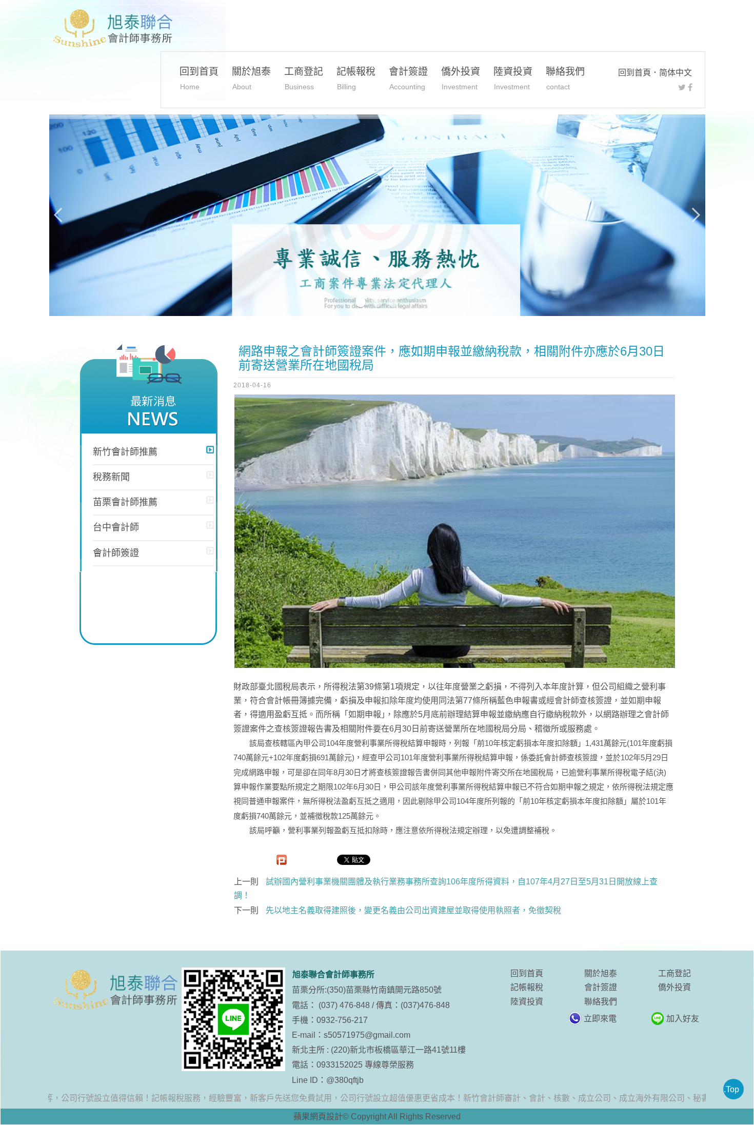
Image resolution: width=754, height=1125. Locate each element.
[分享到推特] (682, 87)
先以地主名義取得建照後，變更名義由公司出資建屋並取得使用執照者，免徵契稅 (413, 910)
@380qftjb (345, 1080)
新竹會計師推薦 (125, 452)
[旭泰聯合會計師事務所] (112, 28)
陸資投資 (512, 78)
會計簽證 (408, 78)
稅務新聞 (111, 477)
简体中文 (675, 72)
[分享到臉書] (690, 87)
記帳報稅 (355, 78)
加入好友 (682, 1018)
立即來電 (600, 1018)
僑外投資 (460, 78)
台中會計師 (116, 527)
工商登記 (303, 78)
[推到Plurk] (281, 860)
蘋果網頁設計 (318, 1116)
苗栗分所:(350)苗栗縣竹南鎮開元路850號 (367, 989)
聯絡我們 (565, 78)
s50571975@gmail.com (367, 1035)
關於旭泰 (251, 78)
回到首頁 (634, 72)
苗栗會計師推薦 (125, 502)
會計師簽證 (116, 553)
